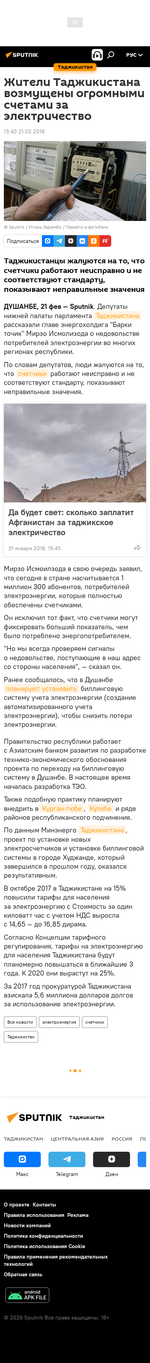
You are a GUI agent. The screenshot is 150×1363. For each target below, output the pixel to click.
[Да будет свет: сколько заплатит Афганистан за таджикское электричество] (75, 453)
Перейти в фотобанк (87, 227)
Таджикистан (21, 1037)
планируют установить (41, 688)
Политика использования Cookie (44, 1246)
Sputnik (17, 227)
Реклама (77, 1214)
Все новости (20, 1022)
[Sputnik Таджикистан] (23, 57)
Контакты (44, 1204)
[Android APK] (27, 1296)
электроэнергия (59, 1022)
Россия (122, 1138)
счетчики (32, 373)
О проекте (17, 1204)
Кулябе (101, 808)
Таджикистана (117, 315)
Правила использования (34, 1214)
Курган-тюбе (62, 808)
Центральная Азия (77, 1138)
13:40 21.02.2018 (24, 131)
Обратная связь (23, 1274)
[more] (137, 547)
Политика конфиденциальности (43, 1235)
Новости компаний (27, 1225)
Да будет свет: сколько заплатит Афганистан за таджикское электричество (71, 522)
